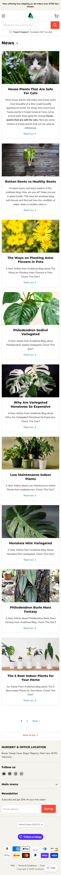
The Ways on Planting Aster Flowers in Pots (30, 260)
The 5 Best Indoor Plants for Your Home (30, 678)
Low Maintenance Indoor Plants (30, 477)
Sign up (48, 809)
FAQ (13, 865)
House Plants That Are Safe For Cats (30, 91)
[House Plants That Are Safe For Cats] (30, 67)
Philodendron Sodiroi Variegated (30, 332)
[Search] (55, 25)
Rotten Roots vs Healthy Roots (30, 181)
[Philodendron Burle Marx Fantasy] (30, 585)
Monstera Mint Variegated (30, 543)
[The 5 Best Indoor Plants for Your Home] (30, 654)
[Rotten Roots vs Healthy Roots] (30, 160)
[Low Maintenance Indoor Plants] (30, 453)
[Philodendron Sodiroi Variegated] (30, 308)
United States (29, 824)
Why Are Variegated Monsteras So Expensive (30, 404)
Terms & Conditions (27, 865)
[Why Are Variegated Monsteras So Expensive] (30, 380)
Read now (29, 133)
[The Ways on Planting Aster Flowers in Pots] (30, 236)
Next (35, 721)
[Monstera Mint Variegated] (30, 521)
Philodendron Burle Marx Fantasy (30, 609)
